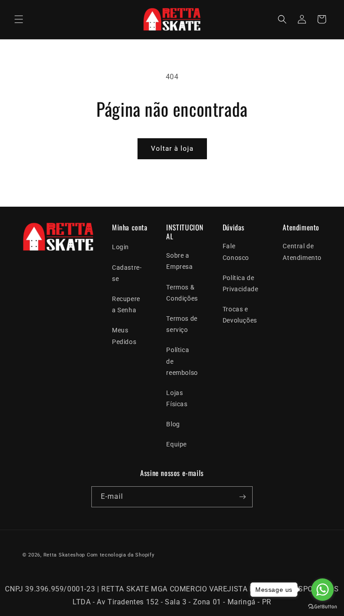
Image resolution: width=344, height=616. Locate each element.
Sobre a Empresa (179, 261)
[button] (19, 19)
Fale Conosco (236, 251)
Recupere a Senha (126, 304)
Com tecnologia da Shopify (121, 555)
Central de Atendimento (302, 251)
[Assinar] (242, 496)
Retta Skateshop (64, 555)
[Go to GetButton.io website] (322, 607)
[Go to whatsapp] (322, 589)
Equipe (176, 444)
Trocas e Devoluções (240, 315)
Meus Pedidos (124, 336)
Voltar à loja (172, 148)
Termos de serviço (181, 324)
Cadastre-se (127, 273)
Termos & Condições (182, 293)
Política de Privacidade (240, 283)
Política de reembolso (182, 361)
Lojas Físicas (176, 398)
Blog (173, 424)
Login (120, 247)
